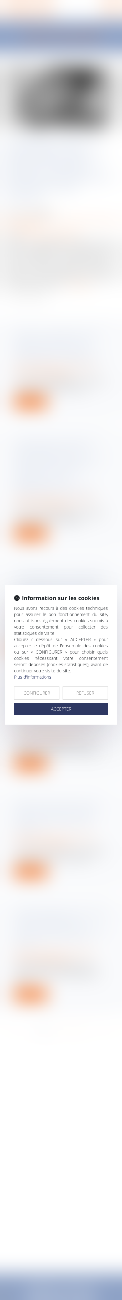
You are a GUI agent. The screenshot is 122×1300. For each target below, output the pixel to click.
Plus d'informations (32, 677)
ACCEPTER (61, 709)
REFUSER (85, 693)
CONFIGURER (36, 693)
